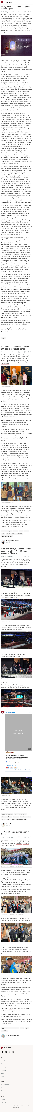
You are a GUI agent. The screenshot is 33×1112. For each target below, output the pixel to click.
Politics (3, 1064)
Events (8, 819)
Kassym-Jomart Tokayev (20, 814)
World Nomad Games (6, 816)
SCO (5, 807)
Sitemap (3, 1099)
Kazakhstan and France (7, 536)
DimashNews (5, 363)
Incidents (3, 1076)
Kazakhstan (19, 533)
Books (3, 533)
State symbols (4, 1087)
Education (15, 531)
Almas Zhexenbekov (12, 823)
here (10, 1009)
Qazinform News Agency (14, 520)
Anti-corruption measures (7, 1091)
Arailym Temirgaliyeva (12, 1035)
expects (11, 1019)
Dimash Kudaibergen (6, 531)
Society (8, 533)
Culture (3, 338)
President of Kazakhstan (7, 814)
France (14, 515)
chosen (18, 1014)
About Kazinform (5, 1084)
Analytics (3, 1070)
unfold (19, 1001)
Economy (3, 1067)
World (2, 1073)
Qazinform (10, 362)
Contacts (3, 1102)
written (8, 799)
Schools (26, 531)
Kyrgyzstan (13, 801)
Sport (29, 816)
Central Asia (23, 816)
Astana (3, 406)
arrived (20, 683)
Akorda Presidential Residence (19, 819)
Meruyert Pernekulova (12, 540)
